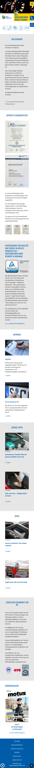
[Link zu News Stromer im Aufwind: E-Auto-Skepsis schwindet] (17, 530)
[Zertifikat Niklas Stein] (8, 229)
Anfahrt (17, 752)
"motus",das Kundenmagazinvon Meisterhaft (17, 726)
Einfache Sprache (17, 749)
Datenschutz (17, 760)
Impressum (17, 756)
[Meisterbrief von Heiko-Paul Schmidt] (17, 137)
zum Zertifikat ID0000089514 (14, 323)
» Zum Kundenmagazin (17, 733)
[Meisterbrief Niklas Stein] (17, 171)
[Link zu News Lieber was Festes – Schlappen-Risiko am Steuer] (17, 480)
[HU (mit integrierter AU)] (17, 390)
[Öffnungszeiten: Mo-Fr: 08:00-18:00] (32, 25)
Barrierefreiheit (17, 745)
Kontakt (17, 741)
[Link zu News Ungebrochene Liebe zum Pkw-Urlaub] (17, 569)
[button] (2, 6)
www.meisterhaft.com (17, 765)
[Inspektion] (17, 347)
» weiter (7, 375)
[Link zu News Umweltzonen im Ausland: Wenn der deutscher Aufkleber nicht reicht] (17, 441)
